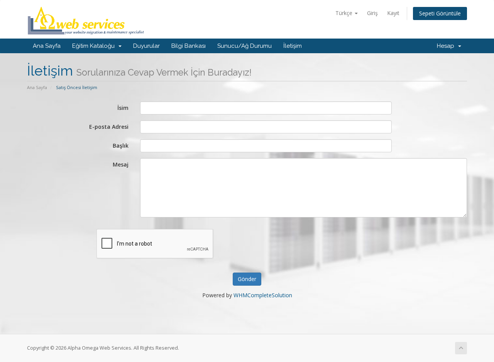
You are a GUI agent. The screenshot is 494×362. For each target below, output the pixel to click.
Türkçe (344, 13)
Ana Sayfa (47, 45)
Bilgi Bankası (188, 45)
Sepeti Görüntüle (440, 13)
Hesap (447, 45)
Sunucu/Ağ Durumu (244, 45)
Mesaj (121, 164)
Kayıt (393, 13)
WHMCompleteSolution (262, 295)
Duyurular (146, 45)
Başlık (121, 145)
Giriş (372, 13)
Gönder (247, 279)
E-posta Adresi (109, 126)
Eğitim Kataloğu (95, 45)
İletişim (292, 45)
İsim (123, 107)
